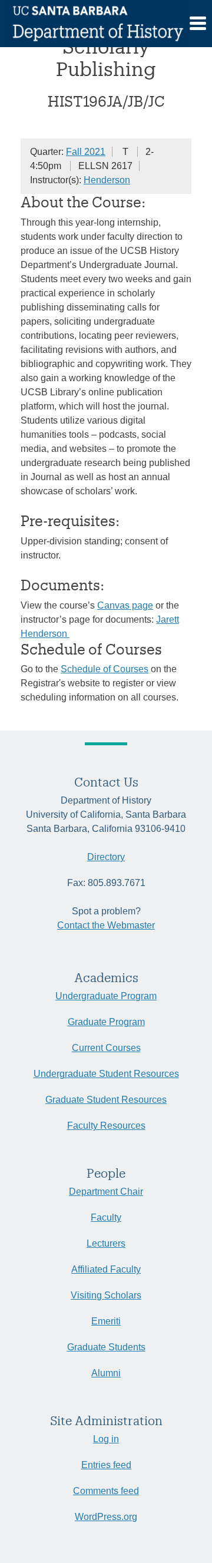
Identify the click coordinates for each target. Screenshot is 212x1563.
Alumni (106, 1373)
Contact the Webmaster (106, 925)
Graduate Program (106, 1022)
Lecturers (106, 1243)
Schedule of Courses (104, 669)
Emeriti (106, 1321)
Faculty (106, 1217)
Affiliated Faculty (106, 1269)
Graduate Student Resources (106, 1100)
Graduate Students (106, 1347)
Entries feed (106, 1465)
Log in (106, 1439)
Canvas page (125, 605)
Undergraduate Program (106, 996)
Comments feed (106, 1491)
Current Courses (106, 1048)
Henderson (107, 180)
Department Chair (106, 1192)
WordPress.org (106, 1517)
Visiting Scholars (106, 1295)
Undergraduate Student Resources (106, 1074)
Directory (106, 857)
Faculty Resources (106, 1126)
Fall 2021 (85, 152)
